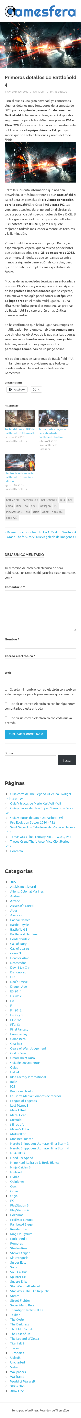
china (9, 505)
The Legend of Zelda (24, 1338)
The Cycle (17, 1319)
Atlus (13, 910)
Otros (14, 1191)
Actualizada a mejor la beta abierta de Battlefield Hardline (52, 433)
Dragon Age (18, 986)
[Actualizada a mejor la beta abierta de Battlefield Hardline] (53, 418)
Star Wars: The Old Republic (29, 1291)
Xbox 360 (57, 511)
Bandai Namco (20, 920)
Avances (16, 915)
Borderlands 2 (20, 939)
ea (26, 505)
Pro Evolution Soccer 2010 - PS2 (32, 822)
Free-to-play (18, 1034)
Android (15, 896)
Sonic (14, 1267)
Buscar (9, 753)
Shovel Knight (20, 1253)
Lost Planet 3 (19, 1105)
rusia (36, 511)
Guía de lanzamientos (25, 1062)
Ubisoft (15, 1357)
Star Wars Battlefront (25, 1286)
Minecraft (17, 1124)
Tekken (15, 1315)
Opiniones (17, 1181)
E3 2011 (16, 991)
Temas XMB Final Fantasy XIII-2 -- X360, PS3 (40, 836)
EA (12, 1001)
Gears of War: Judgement (28, 1048)
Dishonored (18, 972)
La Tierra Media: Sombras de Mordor (35, 1096)
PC (55, 505)
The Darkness (19, 1324)
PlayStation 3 (14, 511)
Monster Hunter (21, 1139)
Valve (14, 1367)
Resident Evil (19, 1229)
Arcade (15, 901)
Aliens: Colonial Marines (27, 891)
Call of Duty (18, 943)
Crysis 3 (15, 953)
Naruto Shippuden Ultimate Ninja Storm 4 (39, 1148)
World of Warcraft (22, 1381)
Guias (14, 1067)
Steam (14, 1295)
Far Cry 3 (16, 1015)
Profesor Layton (21, 1219)
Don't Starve (19, 982)
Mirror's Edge (19, 1129)
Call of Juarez (19, 948)
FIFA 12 (15, 1020)
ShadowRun (18, 1248)
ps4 (28, 511)
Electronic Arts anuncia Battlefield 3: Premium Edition (19, 477)
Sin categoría (19, 1257)
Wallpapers (18, 1372)
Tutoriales (17, 1353)
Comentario (15, 587)
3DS (13, 882)
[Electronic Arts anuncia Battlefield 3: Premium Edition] (20, 462)
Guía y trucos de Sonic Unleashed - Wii (37, 817)
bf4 (70, 499)
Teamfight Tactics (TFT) (26, 1310)
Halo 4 (14, 1072)
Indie (13, 1081)
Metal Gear (18, 1115)
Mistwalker (18, 1134)
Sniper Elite (18, 1262)
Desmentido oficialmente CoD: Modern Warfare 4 (41, 532)
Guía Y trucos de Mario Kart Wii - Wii (35, 803)
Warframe (17, 1376)
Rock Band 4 (18, 1238)
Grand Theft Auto (22, 1058)
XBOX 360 (17, 1386)
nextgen (45, 505)
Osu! (13, 1186)
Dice (19, 505)
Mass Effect (18, 1110)
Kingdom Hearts (21, 1091)
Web (8, 673)
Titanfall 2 (17, 1343)
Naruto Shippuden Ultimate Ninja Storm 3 (39, 1143)
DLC (13, 977)
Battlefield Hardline (24, 934)
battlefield (12, 499)
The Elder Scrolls (21, 1329)
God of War (18, 1053)
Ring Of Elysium (21, 1234)
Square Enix (18, 1281)
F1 (12, 1005)
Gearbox (16, 1043)
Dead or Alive (19, 958)
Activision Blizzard (23, 886)
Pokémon (17, 1215)
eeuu (34, 505)
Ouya (13, 1196)
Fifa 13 (15, 1024)
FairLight (39, 91)
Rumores (16, 1243)
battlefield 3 (30, 499)
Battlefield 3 (58, 91)
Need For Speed (21, 1158)
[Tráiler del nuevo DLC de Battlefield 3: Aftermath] (20, 418)
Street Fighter (20, 1300)
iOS (12, 1086)
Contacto (16, 851)
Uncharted (17, 1362)
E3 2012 (16, 996)
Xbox (45, 511)
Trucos (14, 1348)
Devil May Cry (19, 967)
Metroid (15, 1119)
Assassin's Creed (21, 905)
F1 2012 (16, 1010)
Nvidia (14, 1177)
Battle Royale (19, 924)
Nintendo (16, 1172)
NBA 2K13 (17, 1153)
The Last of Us (20, 1334)
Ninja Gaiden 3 (20, 1167)
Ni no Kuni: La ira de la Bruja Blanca (34, 1162)
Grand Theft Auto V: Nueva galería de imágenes (40, 537)
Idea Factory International (28, 1077)
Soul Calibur (18, 1272)
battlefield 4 (49, 499)
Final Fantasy (19, 1029)
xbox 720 (11, 517)
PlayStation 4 (19, 1210)
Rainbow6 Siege (21, 1224)
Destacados (18, 962)
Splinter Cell (18, 1276)
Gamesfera (18, 1039)
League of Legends (23, 1100)
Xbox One (17, 1391)
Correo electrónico (20, 656)
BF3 (62, 499)
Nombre (12, 639)
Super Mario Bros (22, 1305)
